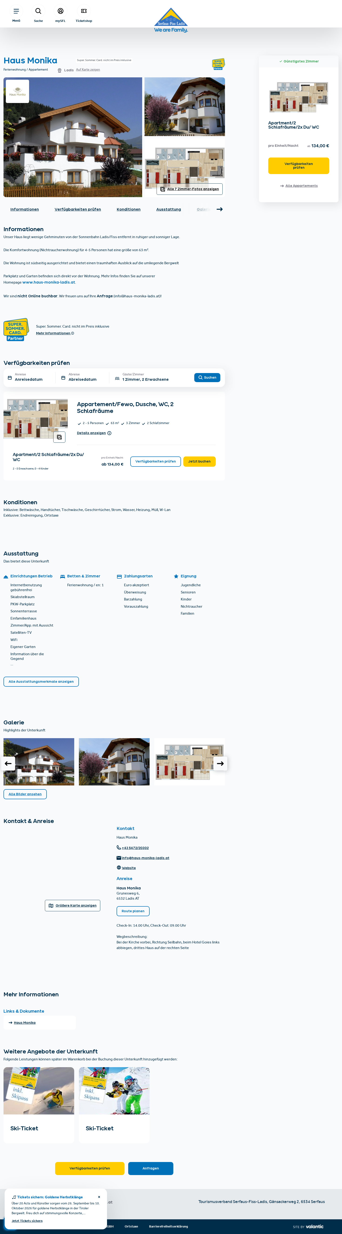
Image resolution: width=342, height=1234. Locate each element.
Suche (38, 21)
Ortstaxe (131, 1227)
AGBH (109, 1227)
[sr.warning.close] (99, 1197)
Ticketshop (84, 21)
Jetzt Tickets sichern (27, 1221)
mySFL (60, 21)
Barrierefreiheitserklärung (168, 1227)
